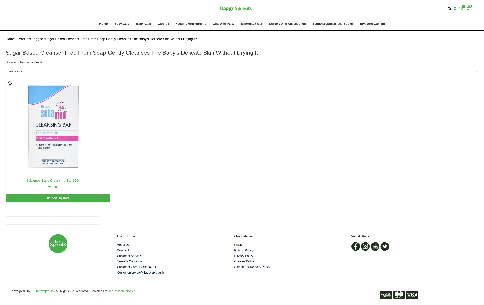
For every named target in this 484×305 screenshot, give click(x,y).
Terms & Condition (129, 261)
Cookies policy (244, 261)
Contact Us (124, 250)
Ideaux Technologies (121, 291)
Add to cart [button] (60, 198)
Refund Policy (243, 250)
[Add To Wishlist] (10, 83)
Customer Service (129, 256)
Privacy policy (243, 256)
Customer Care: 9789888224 (136, 266)
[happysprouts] (236, 8)
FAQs (238, 244)
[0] (468, 8)
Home (10, 39)
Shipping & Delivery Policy (252, 266)
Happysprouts (44, 291)
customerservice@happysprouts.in (141, 272)
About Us (123, 244)
